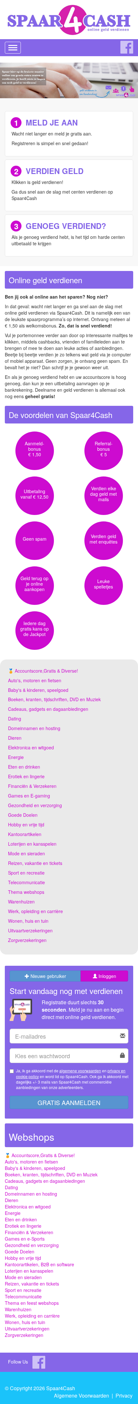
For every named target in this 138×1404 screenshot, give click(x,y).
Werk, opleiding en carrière (35, 911)
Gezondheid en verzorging (35, 805)
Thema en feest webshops (32, 1303)
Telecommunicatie (26, 882)
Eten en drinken (24, 766)
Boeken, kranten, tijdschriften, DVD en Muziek (54, 699)
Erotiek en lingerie (26, 776)
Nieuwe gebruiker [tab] (47, 976)
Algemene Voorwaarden (81, 1395)
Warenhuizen (21, 901)
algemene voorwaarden (80, 1070)
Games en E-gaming (29, 795)
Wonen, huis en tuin (28, 921)
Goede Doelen (23, 815)
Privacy (124, 1395)
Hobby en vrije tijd (26, 824)
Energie (16, 757)
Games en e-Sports (25, 1238)
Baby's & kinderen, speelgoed (38, 690)
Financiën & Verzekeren (32, 786)
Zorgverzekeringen (27, 940)
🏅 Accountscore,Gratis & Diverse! (43, 670)
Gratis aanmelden (69, 1102)
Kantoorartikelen (24, 834)
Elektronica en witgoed (31, 747)
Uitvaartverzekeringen (30, 930)
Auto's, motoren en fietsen (34, 680)
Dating (14, 718)
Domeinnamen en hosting (34, 728)
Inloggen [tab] (106, 976)
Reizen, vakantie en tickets (35, 863)
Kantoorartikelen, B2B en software (39, 1264)
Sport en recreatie (26, 872)
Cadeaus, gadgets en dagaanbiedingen (48, 709)
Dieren (15, 738)
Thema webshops (26, 892)
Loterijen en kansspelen (32, 844)
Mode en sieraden (26, 853)
